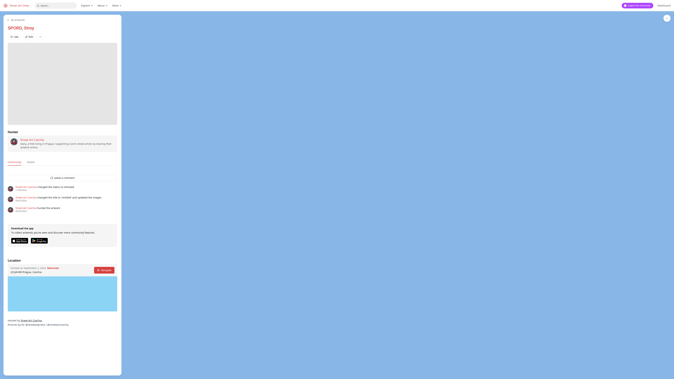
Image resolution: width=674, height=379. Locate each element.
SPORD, (16, 28)
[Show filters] (666, 18)
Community (14, 162)
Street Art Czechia (32, 140)
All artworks (18, 20)
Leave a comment (64, 177)
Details (31, 162)
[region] (337, 195)
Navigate (106, 270)
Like (16, 36)
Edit (31, 36)
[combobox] (56, 5)
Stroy (29, 28)
